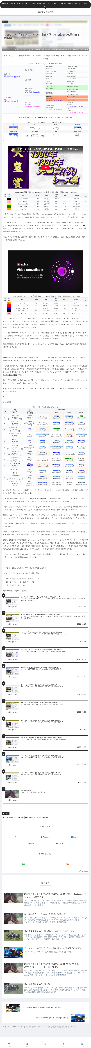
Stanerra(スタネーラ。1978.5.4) (35, 324)
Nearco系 (69, 436)
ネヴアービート (29, 88)
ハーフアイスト (22, 310)
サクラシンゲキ (15, 457)
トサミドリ (81, 476)
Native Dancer (56, 436)
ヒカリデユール (15, 475)
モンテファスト (22, 206)
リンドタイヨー (15, 415)
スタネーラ (22, 303)
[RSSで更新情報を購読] (67, 863)
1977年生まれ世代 (10, 357)
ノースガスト (15, 451)
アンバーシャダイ (23, 204)
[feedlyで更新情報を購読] (23, 863)
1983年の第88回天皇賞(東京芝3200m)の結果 (30, 192)
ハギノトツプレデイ (15, 427)
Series (7, 813)
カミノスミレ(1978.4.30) (61, 228)
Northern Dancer (42, 466)
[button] (60, 843)
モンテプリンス (15, 469)
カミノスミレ (23, 201)
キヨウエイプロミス (15, 481)
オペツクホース (15, 445)
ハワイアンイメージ (15, 433)
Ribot (41, 442)
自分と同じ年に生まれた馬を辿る (37, 817)
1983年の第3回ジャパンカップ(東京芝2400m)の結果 (30, 296)
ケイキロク (15, 439)
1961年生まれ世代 (10, 375)
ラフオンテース (15, 421)
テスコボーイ (42, 416)
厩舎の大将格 (14, 523)
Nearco (40, 117)
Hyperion (56, 418)
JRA (21, 817)
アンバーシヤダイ (15, 463)
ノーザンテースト (42, 464)
